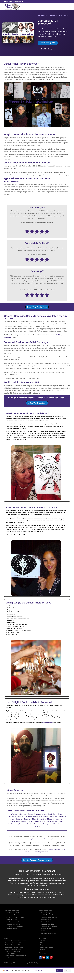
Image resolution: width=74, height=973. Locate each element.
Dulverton (28, 816)
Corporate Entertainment (13, 951)
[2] (37, 126)
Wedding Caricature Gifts (13, 949)
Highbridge (53, 816)
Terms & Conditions (46, 947)
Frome (35, 816)
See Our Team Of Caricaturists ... (37, 860)
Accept (59, 970)
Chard (60, 814)
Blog (41, 945)
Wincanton (61, 824)
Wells (54, 824)
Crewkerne (19, 816)
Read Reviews (46, 49)
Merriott (43, 819)
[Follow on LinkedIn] (47, 957)
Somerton (25, 821)
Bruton (30, 814)
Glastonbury (43, 816)
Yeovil (36, 826)
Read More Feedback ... (37, 307)
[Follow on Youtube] (43, 957)
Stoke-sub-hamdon (50, 821)
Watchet (30, 824)
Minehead (50, 819)
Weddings (8, 958)
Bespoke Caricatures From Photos (15, 941)
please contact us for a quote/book (43, 839)
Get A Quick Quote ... (37, 403)
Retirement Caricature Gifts (14, 947)
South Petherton (36, 821)
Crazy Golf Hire (10, 953)
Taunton (11, 824)
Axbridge (14, 814)
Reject (68, 970)
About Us (43, 941)
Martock (35, 819)
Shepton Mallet (15, 821)
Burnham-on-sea (40, 814)
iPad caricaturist (47, 722)
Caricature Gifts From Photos (14, 943)
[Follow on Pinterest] (51, 957)
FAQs (42, 943)
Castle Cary (52, 814)
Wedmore (37, 824)
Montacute (59, 819)
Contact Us (43, 949)
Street (61, 821)
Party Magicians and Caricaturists (15, 955)
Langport (27, 819)
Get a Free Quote (48, 43)
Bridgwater (22, 814)
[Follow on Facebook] (40, 957)
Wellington (46, 824)
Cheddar (11, 816)
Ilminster (19, 819)
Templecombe (20, 824)
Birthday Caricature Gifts (13, 945)
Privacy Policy (38, 970)
